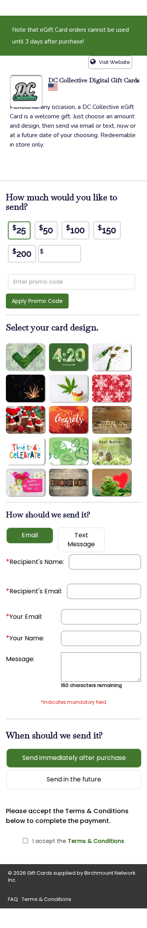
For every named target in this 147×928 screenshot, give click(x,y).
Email (30, 535)
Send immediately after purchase (74, 757)
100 (75, 229)
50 (46, 229)
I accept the (78, 841)
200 (22, 253)
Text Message (81, 540)
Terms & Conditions (96, 841)
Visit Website (114, 62)
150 (107, 229)
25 (19, 229)
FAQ (13, 899)
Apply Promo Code (37, 301)
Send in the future (74, 779)
